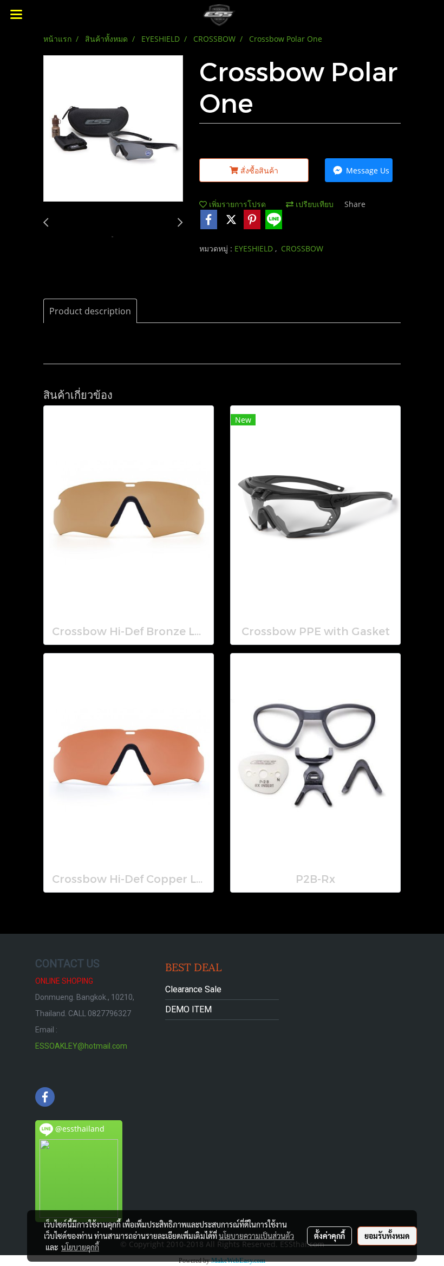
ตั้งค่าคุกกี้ (329, 1236)
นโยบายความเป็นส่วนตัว (256, 1236)
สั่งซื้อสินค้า (258, 170)
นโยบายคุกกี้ (80, 1247)
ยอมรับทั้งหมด (387, 1236)
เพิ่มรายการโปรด (236, 204)
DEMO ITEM (188, 1009)
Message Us (366, 170)
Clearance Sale (193, 989)
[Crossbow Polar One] (113, 129)
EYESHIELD (254, 248)
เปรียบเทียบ (313, 204)
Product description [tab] (90, 311)
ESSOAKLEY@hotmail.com (81, 1046)
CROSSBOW (302, 248)
